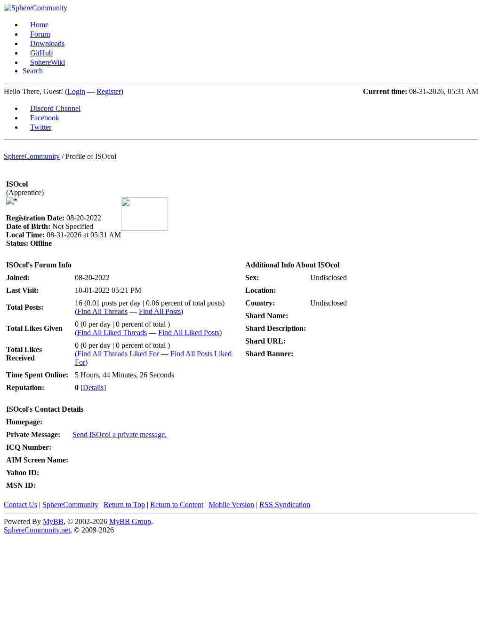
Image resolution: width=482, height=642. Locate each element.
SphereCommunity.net (37, 530)
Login (76, 91)
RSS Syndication (284, 505)
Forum (40, 34)
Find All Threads (102, 311)
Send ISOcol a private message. (119, 434)
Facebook (44, 118)
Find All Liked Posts (188, 333)
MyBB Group (130, 521)
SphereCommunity (32, 156)
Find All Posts (160, 311)
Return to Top (124, 505)
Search (33, 71)
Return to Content (176, 505)
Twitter (40, 127)
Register (108, 91)
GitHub (41, 53)
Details (93, 387)
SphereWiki (47, 62)
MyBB (53, 521)
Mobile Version (231, 505)
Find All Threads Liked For (118, 354)
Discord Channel (55, 108)
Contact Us (20, 505)
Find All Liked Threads (112, 333)
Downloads (47, 43)
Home (39, 25)
